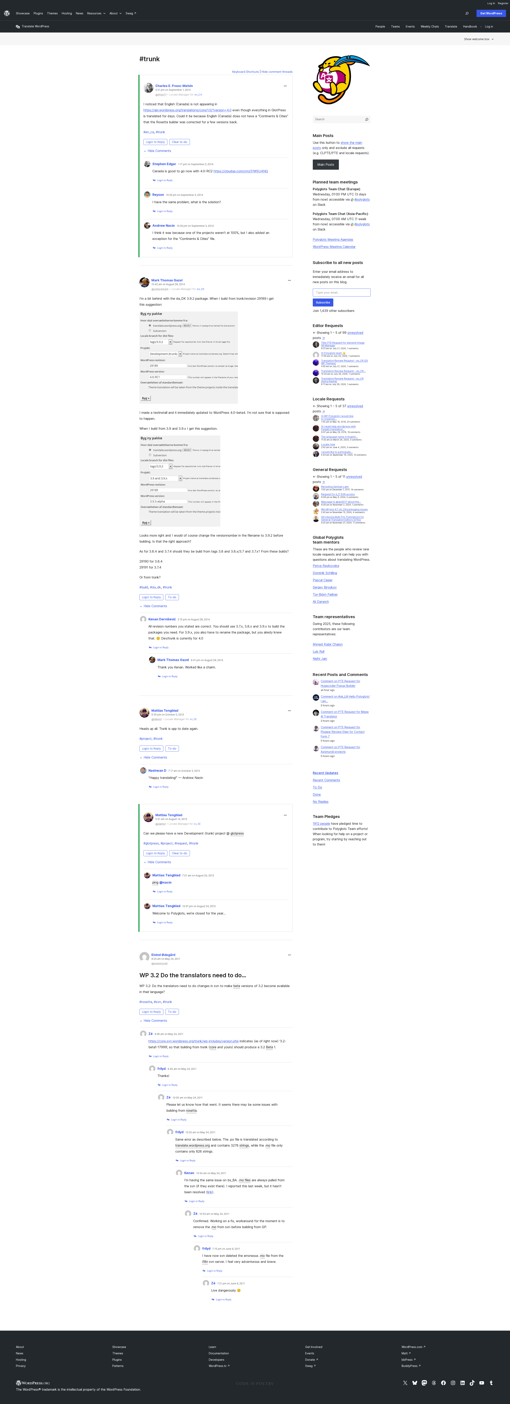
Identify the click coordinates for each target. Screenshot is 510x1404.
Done (317, 794)
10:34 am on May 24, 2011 (211, 1173)
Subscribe (323, 302)
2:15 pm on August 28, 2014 (194, 619)
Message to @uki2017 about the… (341, 501)
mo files (245, 1180)
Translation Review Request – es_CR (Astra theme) (342, 380)
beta (236, 986)
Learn (212, 1347)
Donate (311, 1359)
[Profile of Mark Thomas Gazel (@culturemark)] (144, 283)
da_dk (155, 587)
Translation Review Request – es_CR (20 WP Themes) (344, 362)
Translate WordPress (35, 26)
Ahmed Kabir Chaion (328, 644)
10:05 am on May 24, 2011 (188, 1097)
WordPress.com (414, 1347)
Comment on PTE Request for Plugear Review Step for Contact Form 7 (343, 731)
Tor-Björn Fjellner (325, 594)
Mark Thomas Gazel (166, 280)
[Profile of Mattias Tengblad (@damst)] (144, 713)
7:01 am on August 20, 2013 (198, 875)
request (181, 843)
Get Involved (313, 1347)
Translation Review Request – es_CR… (343, 370)
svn (157, 1002)
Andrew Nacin (163, 226)
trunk (160, 132)
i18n (205, 1262)
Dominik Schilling (325, 573)
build (143, 587)
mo (268, 1145)
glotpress (237, 833)
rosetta (145, 1002)
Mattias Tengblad (164, 710)
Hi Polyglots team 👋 (333, 353)
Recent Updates (325, 773)
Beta (269, 1047)
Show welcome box (476, 39)
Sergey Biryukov (325, 587)
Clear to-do (179, 142)
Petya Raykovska (326, 566)
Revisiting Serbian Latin (335, 486)
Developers (216, 1359)
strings (244, 1145)
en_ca (148, 132)
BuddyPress (411, 1366)
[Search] (367, 119)
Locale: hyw (328, 444)
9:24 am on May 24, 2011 (165, 959)
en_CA (198, 94)
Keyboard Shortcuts (245, 71)
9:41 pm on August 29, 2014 (207, 660)
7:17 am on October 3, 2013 (184, 770)
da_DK (200, 289)
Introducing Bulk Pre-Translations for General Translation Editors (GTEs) (342, 518)
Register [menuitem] (503, 3)
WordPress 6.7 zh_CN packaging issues (344, 509)
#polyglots (362, 199)
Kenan (189, 1173)
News (19, 1353)
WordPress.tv (219, 1366)
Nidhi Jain (320, 659)
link (209, 1192)
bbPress (409, 1359)
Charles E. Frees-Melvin (174, 86)
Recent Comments (326, 780)
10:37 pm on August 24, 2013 (199, 906)
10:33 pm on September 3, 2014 (184, 195)
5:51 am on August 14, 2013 (171, 819)
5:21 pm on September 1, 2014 (173, 90)
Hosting (21, 1359)
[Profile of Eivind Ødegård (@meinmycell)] (144, 958)
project (145, 739)
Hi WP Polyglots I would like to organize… (337, 417)
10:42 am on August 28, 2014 (168, 284)
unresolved (355, 333)
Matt (406, 1353)
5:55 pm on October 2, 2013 (167, 714)
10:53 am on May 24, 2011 (214, 1214)
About (20, 1347)
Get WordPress (491, 13)
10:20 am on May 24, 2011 (200, 1132)
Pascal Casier (322, 580)
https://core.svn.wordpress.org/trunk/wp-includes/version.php (193, 1041)
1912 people (321, 824)
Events (309, 1353)
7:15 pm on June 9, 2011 (226, 1248)
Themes (117, 1353)
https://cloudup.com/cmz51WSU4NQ (241, 171)
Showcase (119, 1347)
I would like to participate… (337, 451)
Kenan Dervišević (162, 619)
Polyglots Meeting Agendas (333, 239)
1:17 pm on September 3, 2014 (195, 164)
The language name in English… (339, 436)
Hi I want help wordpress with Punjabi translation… (338, 428)
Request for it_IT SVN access (338, 494)
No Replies (321, 802)
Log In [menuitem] (491, 3)
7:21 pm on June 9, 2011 (231, 1283)
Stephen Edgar (164, 164)
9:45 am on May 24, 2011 (182, 1069)
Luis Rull (318, 651)
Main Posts (325, 165)
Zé (150, 1034)
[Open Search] (467, 13)
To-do (172, 597)
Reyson (158, 195)
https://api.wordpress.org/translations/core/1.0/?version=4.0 (187, 110)
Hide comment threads (277, 71)
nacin (165, 882)
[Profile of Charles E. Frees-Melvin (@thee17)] (148, 89)
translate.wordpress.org (192, 1145)
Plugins (117, 1359)
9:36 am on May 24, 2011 (169, 1034)
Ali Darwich (321, 602)
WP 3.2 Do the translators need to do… (192, 975)
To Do (317, 787)
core (213, 1047)
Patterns (118, 1366)
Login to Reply (155, 142)
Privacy (21, 1366)
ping (155, 882)
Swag (310, 1366)
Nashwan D (157, 770)
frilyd (161, 1069)
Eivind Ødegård (163, 955)
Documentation (219, 1353)
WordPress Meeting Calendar (334, 247)
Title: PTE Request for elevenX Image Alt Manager (343, 344)
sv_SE (193, 719)
